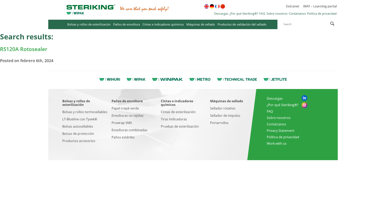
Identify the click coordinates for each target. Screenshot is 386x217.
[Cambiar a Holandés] (266, 6)
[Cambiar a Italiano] (255, 6)
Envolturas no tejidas (128, 115)
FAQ (262, 13)
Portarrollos (219, 123)
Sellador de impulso (225, 115)
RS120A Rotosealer (23, 49)
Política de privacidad (322, 13)
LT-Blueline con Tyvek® (79, 119)
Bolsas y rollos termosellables (84, 112)
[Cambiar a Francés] (217, 6)
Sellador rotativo (222, 108)
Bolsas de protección (78, 133)
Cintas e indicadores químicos (163, 24)
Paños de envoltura (126, 24)
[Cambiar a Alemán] (212, 6)
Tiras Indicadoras (174, 119)
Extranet (292, 6)
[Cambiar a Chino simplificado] (223, 6)
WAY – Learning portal (320, 6)
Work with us (276, 143)
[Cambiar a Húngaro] (250, 6)
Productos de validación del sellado (242, 24)
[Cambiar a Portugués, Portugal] (261, 6)
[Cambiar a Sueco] (244, 6)
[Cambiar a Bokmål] (271, 6)
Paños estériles (123, 137)
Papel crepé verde (125, 108)
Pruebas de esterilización (180, 126)
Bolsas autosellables (77, 126)
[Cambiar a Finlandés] (228, 6)
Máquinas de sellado (200, 24)
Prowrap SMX (122, 123)
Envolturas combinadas (129, 130)
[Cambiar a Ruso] (233, 6)
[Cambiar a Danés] (239, 6)
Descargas (221, 13)
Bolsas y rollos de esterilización (89, 24)
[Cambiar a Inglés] (206, 6)
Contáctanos (297, 13)
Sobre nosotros (276, 13)
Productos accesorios (78, 141)
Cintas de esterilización (178, 112)
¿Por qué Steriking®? (243, 13)
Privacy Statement (280, 130)
